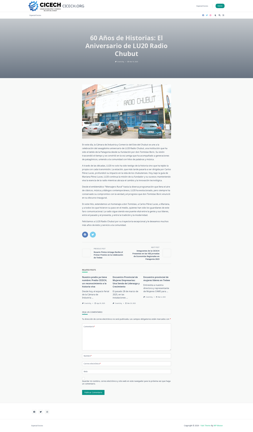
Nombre (88, 356)
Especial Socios (202, 6)
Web (85, 371)
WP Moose (218, 425)
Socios (220, 6)
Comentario (89, 326)
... (92, 297)
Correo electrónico (92, 363)
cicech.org (73, 5)
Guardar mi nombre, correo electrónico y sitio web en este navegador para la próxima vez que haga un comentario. (126, 382)
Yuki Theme (206, 425)
